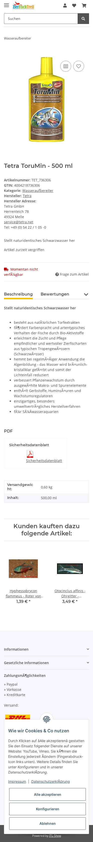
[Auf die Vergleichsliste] (65, 66)
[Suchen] (83, 18)
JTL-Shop (55, 836)
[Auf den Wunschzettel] (78, 66)
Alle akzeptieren (47, 794)
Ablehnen (47, 823)
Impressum (17, 781)
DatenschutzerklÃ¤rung (50, 781)
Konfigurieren (47, 809)
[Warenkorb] (84, 5)
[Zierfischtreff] (23, 5)
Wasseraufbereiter (37, 190)
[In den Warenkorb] (8, 54)
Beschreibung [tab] (18, 294)
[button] (65, 5)
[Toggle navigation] (6, 3)
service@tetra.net (18, 222)
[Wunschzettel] (74, 5)
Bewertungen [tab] (55, 294)
